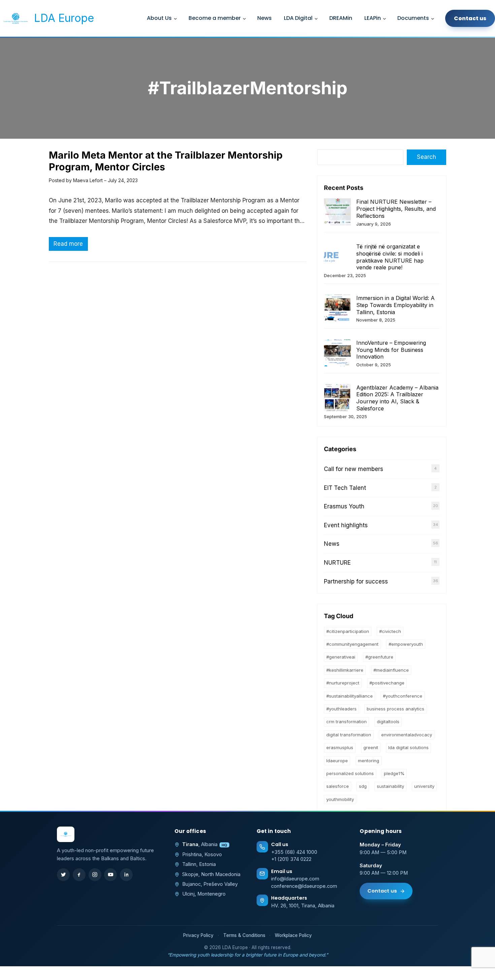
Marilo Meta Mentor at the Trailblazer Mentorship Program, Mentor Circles (166, 161)
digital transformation (348, 734)
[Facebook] (79, 874)
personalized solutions (350, 773)
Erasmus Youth (344, 506)
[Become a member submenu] (244, 18)
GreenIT (370, 747)
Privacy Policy (198, 935)
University (424, 786)
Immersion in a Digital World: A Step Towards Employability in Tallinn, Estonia (395, 305)
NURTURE (337, 562)
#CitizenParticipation (347, 631)
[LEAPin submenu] (384, 18)
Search (426, 157)
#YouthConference (402, 696)
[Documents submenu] (432, 18)
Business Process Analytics (395, 708)
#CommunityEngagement (352, 644)
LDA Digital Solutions (408, 747)
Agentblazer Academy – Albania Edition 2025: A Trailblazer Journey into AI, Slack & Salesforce (397, 398)
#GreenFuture (379, 657)
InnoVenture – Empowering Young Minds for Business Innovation (391, 349)
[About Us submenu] (175, 18)
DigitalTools (388, 721)
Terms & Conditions (244, 935)
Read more (71, 245)
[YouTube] (110, 874)
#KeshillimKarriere (344, 670)
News (331, 543)
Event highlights (346, 525)
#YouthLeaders (341, 708)
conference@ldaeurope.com (304, 886)
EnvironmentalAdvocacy (406, 734)
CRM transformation (346, 721)
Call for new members (353, 469)
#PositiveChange (386, 682)
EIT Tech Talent (345, 487)
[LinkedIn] (126, 874)
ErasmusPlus (339, 747)
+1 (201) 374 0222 (291, 859)
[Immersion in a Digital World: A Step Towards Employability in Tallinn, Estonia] (337, 309)
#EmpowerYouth (406, 644)
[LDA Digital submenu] (316, 18)
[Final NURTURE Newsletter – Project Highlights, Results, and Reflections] (337, 212)
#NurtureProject (342, 682)
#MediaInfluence (391, 670)
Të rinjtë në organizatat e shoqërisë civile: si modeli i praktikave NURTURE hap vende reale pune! (390, 257)
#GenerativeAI (340, 657)
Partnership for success (356, 581)
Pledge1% (394, 773)
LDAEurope (337, 760)
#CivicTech (390, 631)
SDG (363, 786)
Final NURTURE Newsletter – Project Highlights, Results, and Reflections (396, 208)
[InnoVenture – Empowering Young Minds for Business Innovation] (337, 353)
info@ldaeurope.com (295, 879)
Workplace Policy (293, 935)
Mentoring (368, 760)
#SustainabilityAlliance (349, 696)
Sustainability (390, 786)
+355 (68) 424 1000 (294, 852)
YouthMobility (340, 799)
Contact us (382, 890)
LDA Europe (64, 18)
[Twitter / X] (63, 874)
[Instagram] (95, 874)
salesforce (337, 786)
